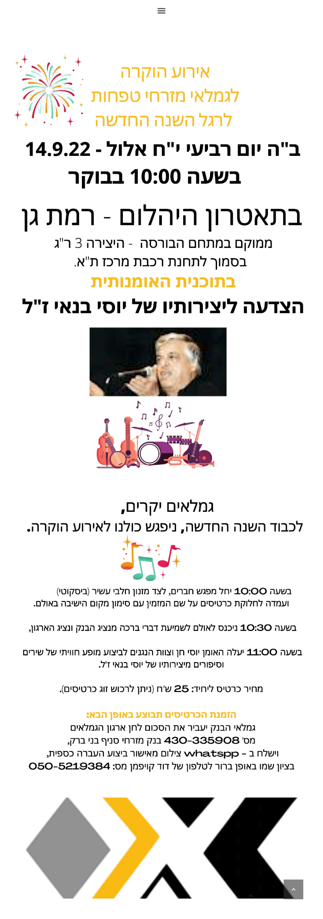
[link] (293, 889)
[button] (161, 10)
